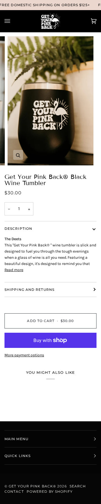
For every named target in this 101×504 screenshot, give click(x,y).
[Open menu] (12, 21)
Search (78, 486)
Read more (13, 269)
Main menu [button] (16, 439)
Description (18, 228)
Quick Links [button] (17, 456)
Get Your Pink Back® (32, 486)
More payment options (24, 355)
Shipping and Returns (29, 289)
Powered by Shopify (50, 491)
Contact (14, 491)
